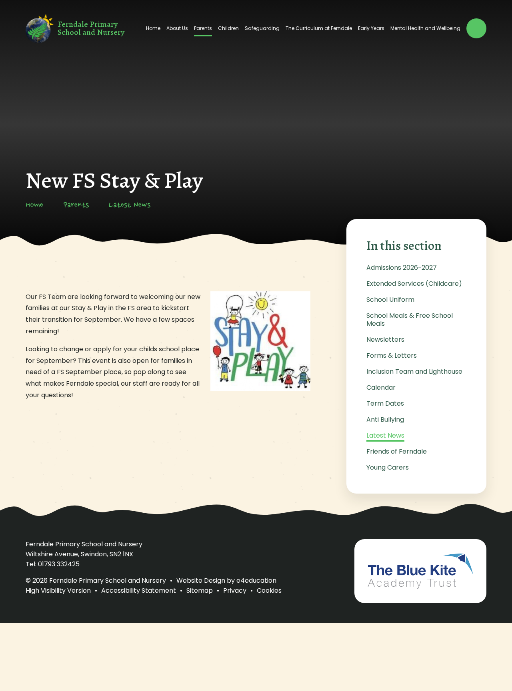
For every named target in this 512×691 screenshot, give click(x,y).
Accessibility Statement (138, 590)
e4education (256, 580)
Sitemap (199, 590)
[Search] (476, 28)
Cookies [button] (269, 590)
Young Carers (387, 467)
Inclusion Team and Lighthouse (414, 371)
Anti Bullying (385, 419)
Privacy (234, 590)
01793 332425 (59, 564)
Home (34, 205)
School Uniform (390, 299)
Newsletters (385, 339)
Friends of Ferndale (396, 451)
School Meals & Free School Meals (409, 319)
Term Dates (385, 403)
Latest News (129, 205)
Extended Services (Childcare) (414, 283)
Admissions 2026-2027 (401, 267)
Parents (76, 205)
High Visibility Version (58, 590)
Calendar (381, 387)
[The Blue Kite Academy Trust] (420, 571)
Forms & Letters (391, 355)
